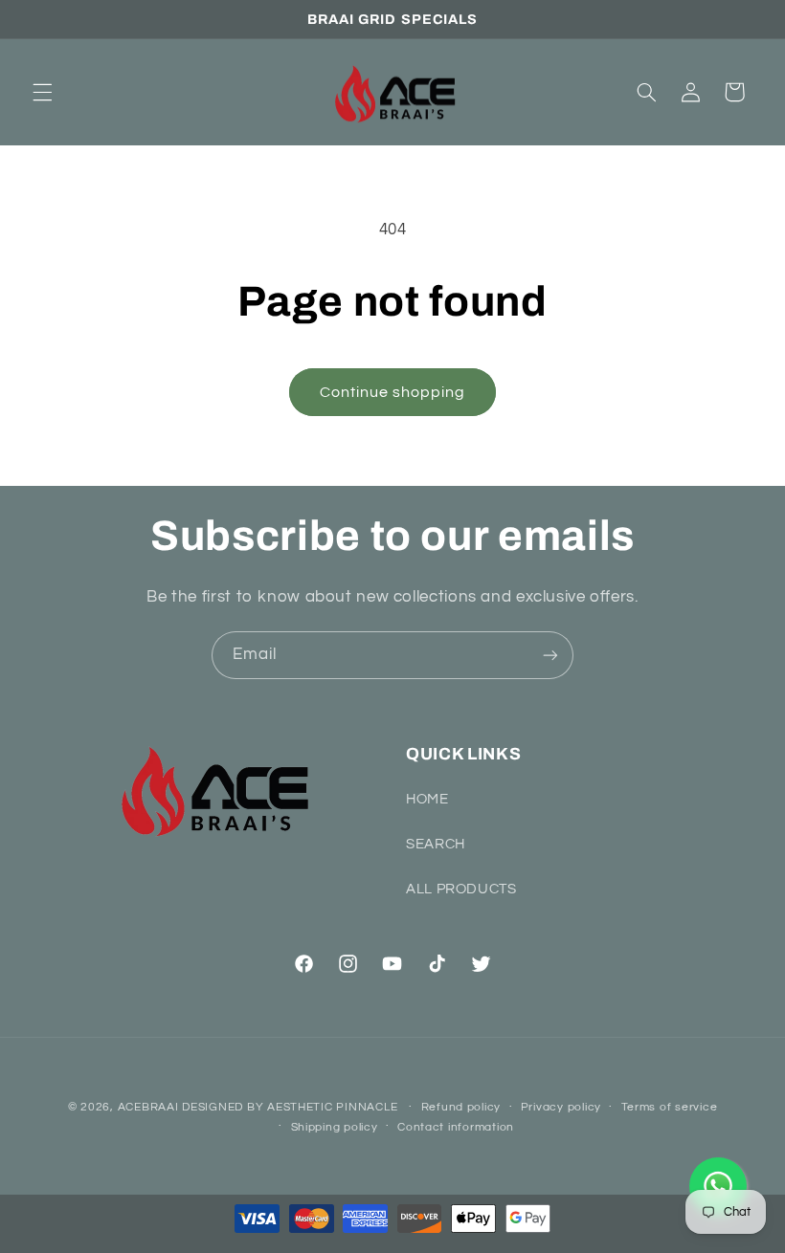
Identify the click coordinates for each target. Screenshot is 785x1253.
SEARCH (435, 844)
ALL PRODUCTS (461, 889)
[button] (42, 92)
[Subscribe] (550, 654)
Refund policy (461, 1107)
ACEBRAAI (148, 1107)
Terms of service (669, 1107)
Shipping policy (334, 1127)
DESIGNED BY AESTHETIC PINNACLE (289, 1107)
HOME (427, 799)
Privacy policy (561, 1107)
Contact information (455, 1127)
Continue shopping (393, 392)
